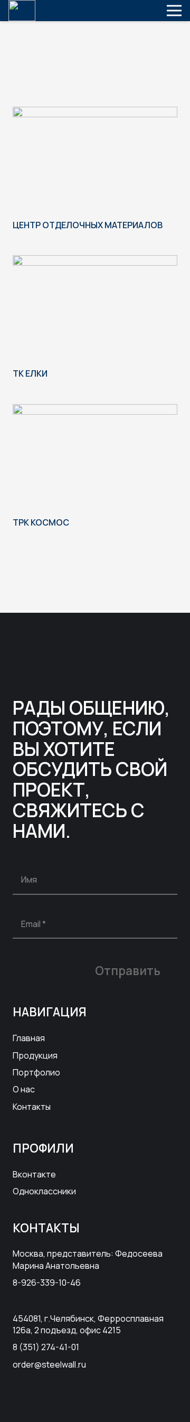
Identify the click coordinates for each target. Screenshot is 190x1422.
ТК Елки (30, 373)
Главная (29, 1038)
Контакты (32, 1106)
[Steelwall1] (21, 10)
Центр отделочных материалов (88, 225)
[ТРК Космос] (95, 411)
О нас (24, 1089)
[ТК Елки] (95, 262)
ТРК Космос (41, 522)
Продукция (35, 1055)
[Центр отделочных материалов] (95, 113)
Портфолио (36, 1072)
